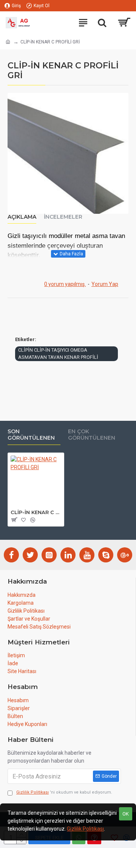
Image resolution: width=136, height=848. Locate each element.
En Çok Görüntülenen (91, 435)
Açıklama (22, 217)
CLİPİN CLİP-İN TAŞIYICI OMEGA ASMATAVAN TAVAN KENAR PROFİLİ (58, 353)
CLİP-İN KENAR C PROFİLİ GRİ (36, 512)
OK (125, 814)
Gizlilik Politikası (85, 829)
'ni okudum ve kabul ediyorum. (64, 792)
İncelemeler (63, 217)
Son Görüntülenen (31, 435)
